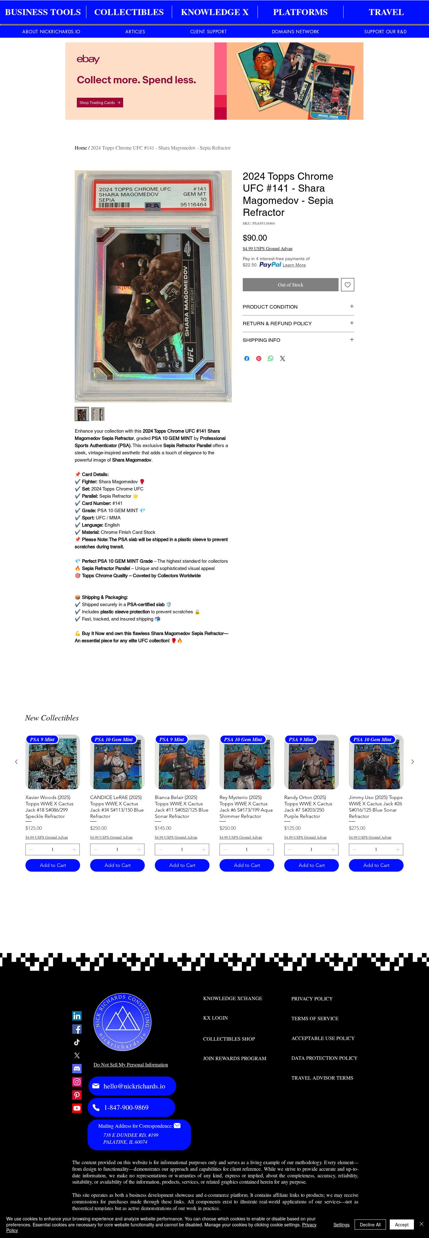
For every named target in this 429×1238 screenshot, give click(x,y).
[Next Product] (412, 761)
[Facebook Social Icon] (77, 1029)
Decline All (370, 1224)
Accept (402, 1224)
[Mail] (96, 1086)
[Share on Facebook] (247, 358)
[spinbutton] (52, 849)
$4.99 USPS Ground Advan (267, 248)
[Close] (421, 1224)
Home (81, 147)
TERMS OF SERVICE (315, 1018)
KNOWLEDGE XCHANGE (232, 998)
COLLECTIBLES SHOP (229, 1038)
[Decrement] (30, 849)
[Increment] (75, 849)
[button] (43, 12)
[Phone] (96, 1108)
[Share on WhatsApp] (270, 358)
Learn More (294, 264)
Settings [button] (342, 1224)
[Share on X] (282, 358)
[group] (214, 803)
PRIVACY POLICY (312, 998)
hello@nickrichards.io (134, 1085)
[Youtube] (77, 1108)
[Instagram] (77, 1082)
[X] (77, 1055)
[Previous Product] (16, 761)
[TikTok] (77, 1042)
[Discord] (77, 1068)
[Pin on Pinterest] (259, 358)
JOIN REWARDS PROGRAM (234, 1058)
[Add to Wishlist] (347, 284)
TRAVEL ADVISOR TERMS (322, 1077)
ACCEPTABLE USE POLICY (323, 1038)
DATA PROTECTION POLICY (324, 1057)
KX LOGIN (215, 1017)
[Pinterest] (77, 1095)
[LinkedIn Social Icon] (77, 1016)
